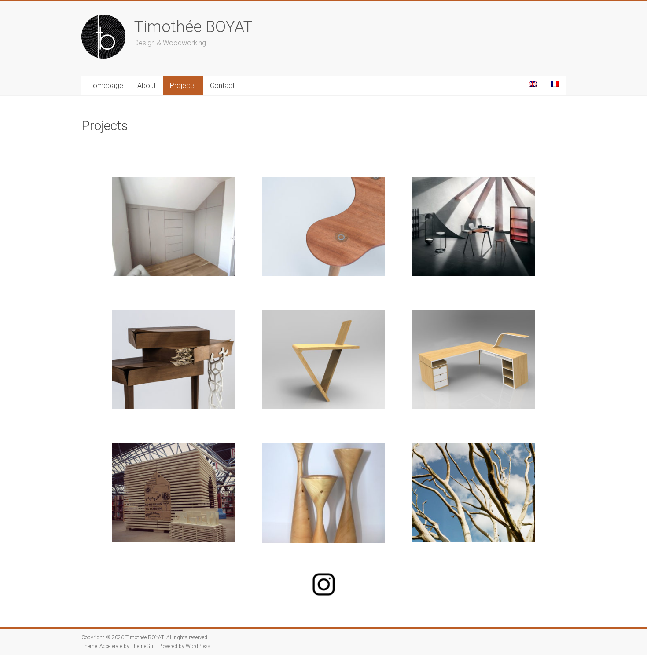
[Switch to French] (555, 84)
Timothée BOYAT (193, 27)
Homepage (105, 85)
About (146, 85)
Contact (222, 85)
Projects (183, 85)
